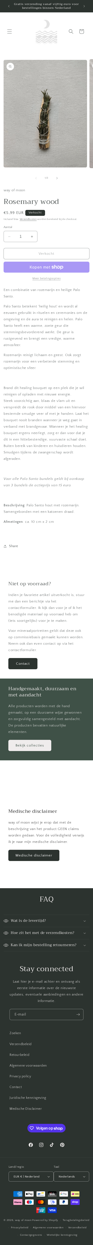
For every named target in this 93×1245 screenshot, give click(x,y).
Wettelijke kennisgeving (62, 1235)
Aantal (8, 227)
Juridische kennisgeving (28, 1098)
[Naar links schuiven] (36, 178)
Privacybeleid (19, 1227)
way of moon (23, 1220)
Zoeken (15, 1033)
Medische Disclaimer (26, 1109)
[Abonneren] (78, 1014)
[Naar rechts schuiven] (57, 178)
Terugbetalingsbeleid (76, 1220)
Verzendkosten (28, 219)
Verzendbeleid (21, 1044)
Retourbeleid (19, 1055)
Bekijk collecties (30, 745)
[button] (9, 31)
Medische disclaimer (34, 855)
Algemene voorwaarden (28, 1066)
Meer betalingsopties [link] (46, 278)
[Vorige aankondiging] (9, 6)
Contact (23, 664)
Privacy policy (20, 1076)
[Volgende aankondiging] (84, 6)
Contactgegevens (31, 1235)
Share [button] (13, 546)
